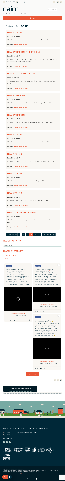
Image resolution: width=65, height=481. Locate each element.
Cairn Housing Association (10, 8)
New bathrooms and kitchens (23, 52)
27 (28, 234)
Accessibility (14, 428)
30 (39, 234)
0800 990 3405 (10, 2)
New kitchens (14, 32)
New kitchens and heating (21, 73)
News (6, 258)
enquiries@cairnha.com (25, 2)
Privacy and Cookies (42, 428)
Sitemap (5, 428)
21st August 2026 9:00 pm (50, 363)
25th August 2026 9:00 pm (21, 315)
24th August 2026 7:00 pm (50, 306)
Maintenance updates (21, 44)
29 (35, 234)
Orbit (14, 473)
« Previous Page (12, 235)
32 (44, 234)
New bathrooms (16, 95)
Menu (33, 18)
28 (31, 234)
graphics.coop (24, 473)
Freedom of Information (27, 428)
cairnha (12, 315)
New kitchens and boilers (21, 212)
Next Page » (51, 235)
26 (24, 234)
